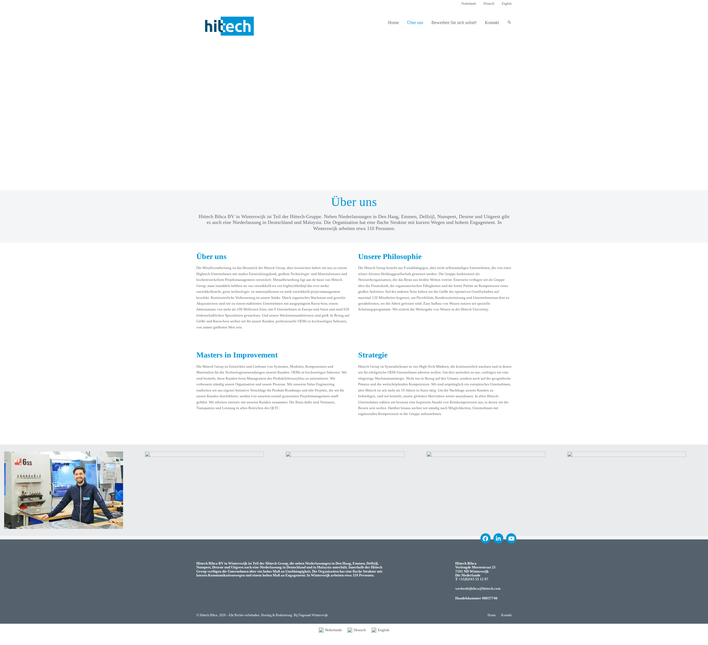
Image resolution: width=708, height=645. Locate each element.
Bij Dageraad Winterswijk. (311, 615)
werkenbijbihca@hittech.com (478, 588)
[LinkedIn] (498, 538)
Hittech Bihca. (209, 615)
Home (492, 615)
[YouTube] (511, 538)
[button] (509, 23)
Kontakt (506, 615)
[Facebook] (485, 538)
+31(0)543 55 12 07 (473, 579)
